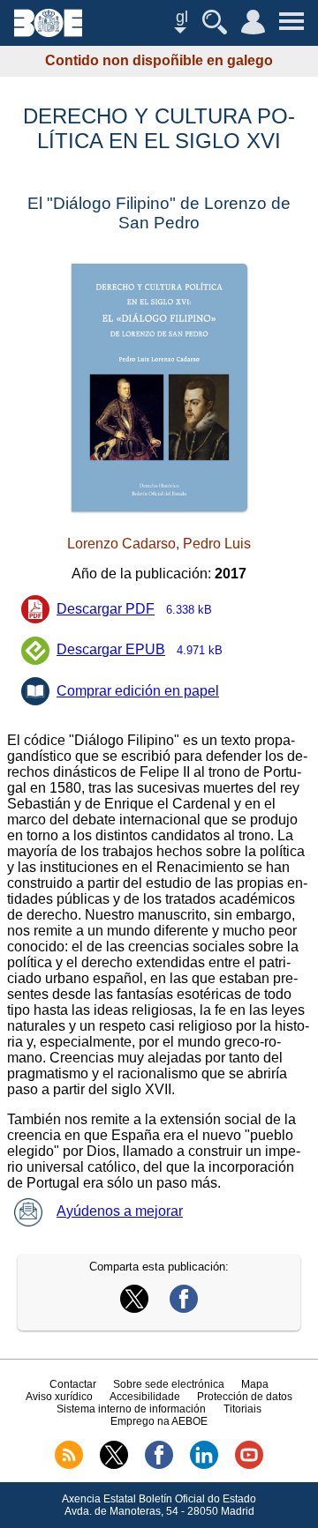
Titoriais (242, 1409)
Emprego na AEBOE (159, 1421)
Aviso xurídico (59, 1396)
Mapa (255, 1384)
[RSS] (69, 1465)
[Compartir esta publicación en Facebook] (184, 1308)
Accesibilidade (145, 1396)
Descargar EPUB (140, 649)
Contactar (72, 1384)
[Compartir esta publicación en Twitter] (134, 1308)
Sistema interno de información (131, 1409)
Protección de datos (244, 1396)
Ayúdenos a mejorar (120, 1211)
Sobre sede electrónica (168, 1384)
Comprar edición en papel (138, 690)
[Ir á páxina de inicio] (48, 32)
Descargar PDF (134, 608)
